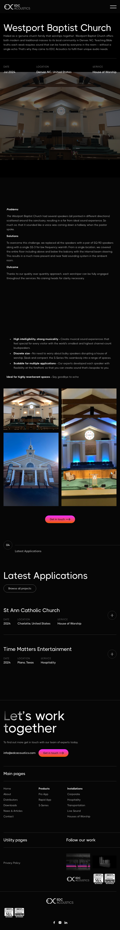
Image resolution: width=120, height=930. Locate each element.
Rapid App (45, 799)
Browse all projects (19, 588)
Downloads (10, 805)
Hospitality (74, 799)
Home (7, 788)
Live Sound (74, 810)
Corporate (73, 794)
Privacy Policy (12, 862)
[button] (113, 7)
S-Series (44, 805)
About (7, 794)
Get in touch (60, 519)
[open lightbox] (31, 409)
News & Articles (13, 810)
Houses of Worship (78, 816)
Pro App (43, 794)
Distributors (11, 799)
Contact (9, 816)
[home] (17, 7)
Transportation (76, 805)
